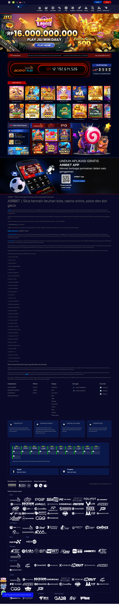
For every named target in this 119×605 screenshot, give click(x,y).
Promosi (35, 387)
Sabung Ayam (106, 10)
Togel (66, 10)
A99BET (9, 210)
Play (30, 70)
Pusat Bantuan (11, 393)
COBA (39, 133)
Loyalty (35, 390)
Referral (35, 393)
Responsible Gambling (13, 390)
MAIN (17, 93)
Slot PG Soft (11, 241)
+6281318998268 (81, 387)
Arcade (86, 10)
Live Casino (53, 10)
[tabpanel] (59, 33)
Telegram (105, 394)
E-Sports (99, 10)
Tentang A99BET (12, 387)
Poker (92, 10)
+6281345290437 (81, 391)
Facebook (105, 387)
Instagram (105, 391)
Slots (46, 10)
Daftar (107, 2)
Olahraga (72, 10)
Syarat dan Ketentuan (13, 395)
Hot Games (39, 10)
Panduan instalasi (79, 181)
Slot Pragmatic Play (13, 234)
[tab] (38, 125)
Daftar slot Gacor (13, 231)
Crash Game (79, 10)
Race (59, 10)
